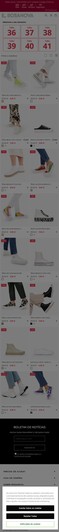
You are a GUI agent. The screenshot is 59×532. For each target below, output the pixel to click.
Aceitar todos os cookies (30, 508)
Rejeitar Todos (30, 516)
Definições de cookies (30, 524)
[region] (30, 508)
